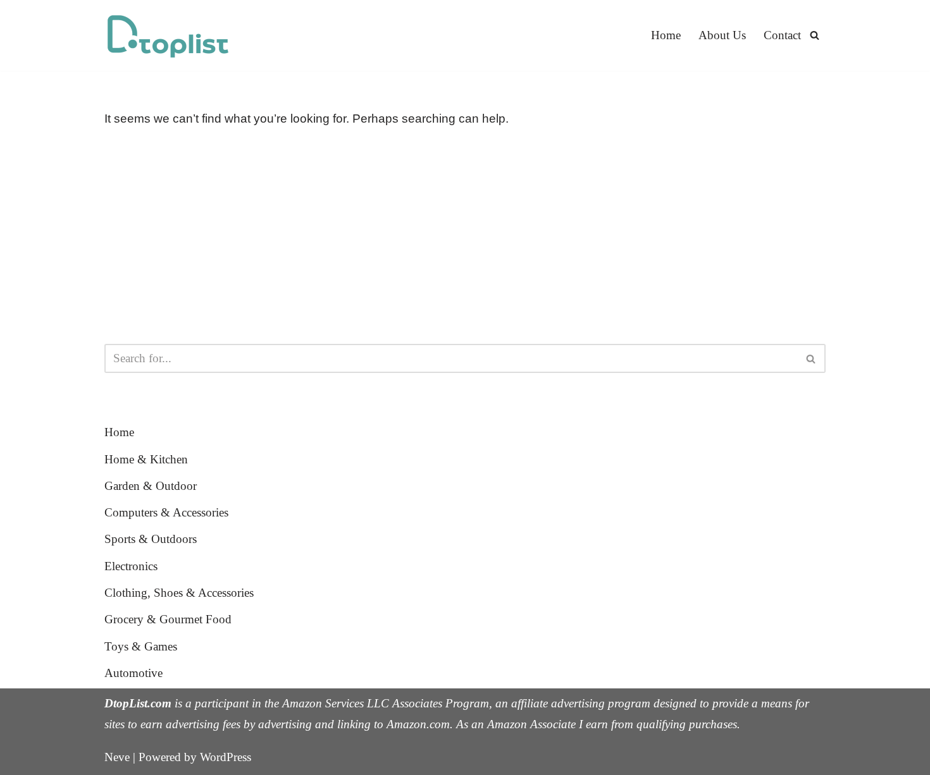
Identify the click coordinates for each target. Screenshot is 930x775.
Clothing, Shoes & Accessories (179, 592)
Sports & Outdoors (150, 539)
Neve (117, 757)
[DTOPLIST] (167, 35)
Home (666, 35)
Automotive (133, 673)
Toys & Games (140, 646)
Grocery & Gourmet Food (168, 619)
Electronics (131, 566)
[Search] (814, 35)
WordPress (225, 757)
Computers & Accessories (166, 512)
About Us (722, 35)
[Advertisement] (465, 236)
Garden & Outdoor (150, 485)
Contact (782, 35)
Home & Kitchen (146, 459)
